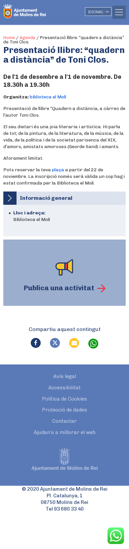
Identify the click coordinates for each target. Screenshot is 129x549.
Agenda (27, 37)
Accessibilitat (64, 388)
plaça (58, 170)
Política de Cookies (64, 399)
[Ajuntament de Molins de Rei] (38, 8)
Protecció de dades (64, 410)
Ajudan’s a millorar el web (65, 432)
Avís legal (64, 376)
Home (9, 37)
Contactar (64, 421)
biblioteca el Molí (48, 97)
